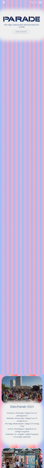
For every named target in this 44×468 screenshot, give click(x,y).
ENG (35, 2)
